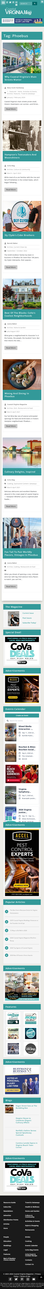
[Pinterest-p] (13, 2)
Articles (6, 1224)
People (6, 1237)
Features (6, 1254)
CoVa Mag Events (31, 1250)
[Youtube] (16, 5)
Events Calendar (31, 1245)
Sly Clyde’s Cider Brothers (19, 235)
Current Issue (28, 613)
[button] (3, 2)
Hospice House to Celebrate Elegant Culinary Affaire (23, 1120)
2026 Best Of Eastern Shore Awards (21, 955)
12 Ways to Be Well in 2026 (18, 930)
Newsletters (8, 1211)
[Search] (34, 3)
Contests (28, 1260)
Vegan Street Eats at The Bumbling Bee (26, 1107)
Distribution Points (10, 1220)
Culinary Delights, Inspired (20, 471)
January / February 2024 (16, 97)
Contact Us (29, 1264)
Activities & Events (32, 1221)
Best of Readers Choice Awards (9, 1259)
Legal (5, 1250)
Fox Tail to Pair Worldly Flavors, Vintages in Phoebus (21, 553)
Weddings (7, 1245)
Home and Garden (32, 1211)
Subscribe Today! (29, 623)
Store (5, 1228)
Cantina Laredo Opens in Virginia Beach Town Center (27, 1145)
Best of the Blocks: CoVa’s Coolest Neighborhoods (20, 314)
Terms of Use (25, 1276)
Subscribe (7, 1207)
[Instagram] (16, 2)
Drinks (27, 1237)
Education (7, 1241)
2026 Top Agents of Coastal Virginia (21, 948)
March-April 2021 (13, 412)
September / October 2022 (17, 251)
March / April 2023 (14, 173)
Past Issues (27, 618)
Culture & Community (29, 1216)
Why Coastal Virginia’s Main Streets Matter (21, 78)
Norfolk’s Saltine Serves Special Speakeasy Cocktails (26, 1132)
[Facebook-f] (7, 2)
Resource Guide (9, 1202)
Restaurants (30, 1230)
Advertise (7, 1215)
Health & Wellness (32, 1207)
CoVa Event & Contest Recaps (31, 1255)
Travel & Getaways (32, 1202)
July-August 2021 (13, 331)
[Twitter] (10, 2)
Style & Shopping (31, 1225)
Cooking (28, 1241)
